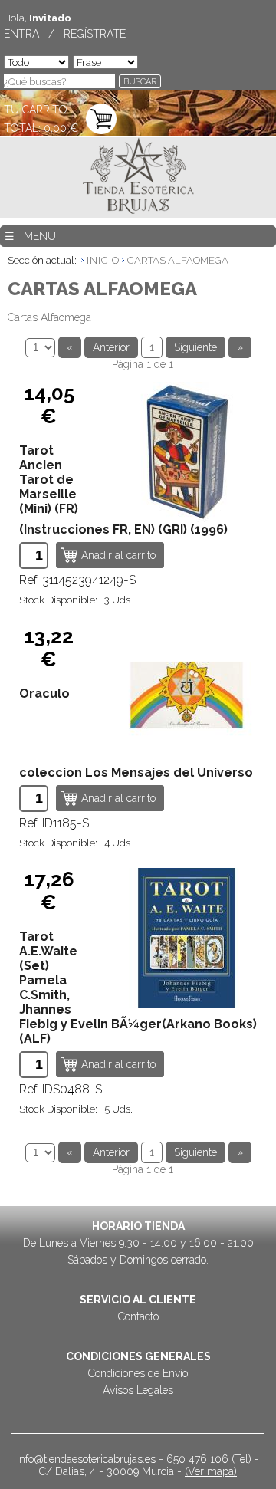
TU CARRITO (35, 110)
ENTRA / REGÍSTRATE (65, 34)
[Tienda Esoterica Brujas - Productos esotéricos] (138, 177)
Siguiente (195, 347)
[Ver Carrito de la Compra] (101, 120)
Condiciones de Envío (138, 1373)
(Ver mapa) (211, 1471)
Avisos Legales (138, 1390)
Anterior (111, 347)
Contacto (138, 1316)
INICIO (103, 260)
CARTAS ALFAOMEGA (177, 260)
